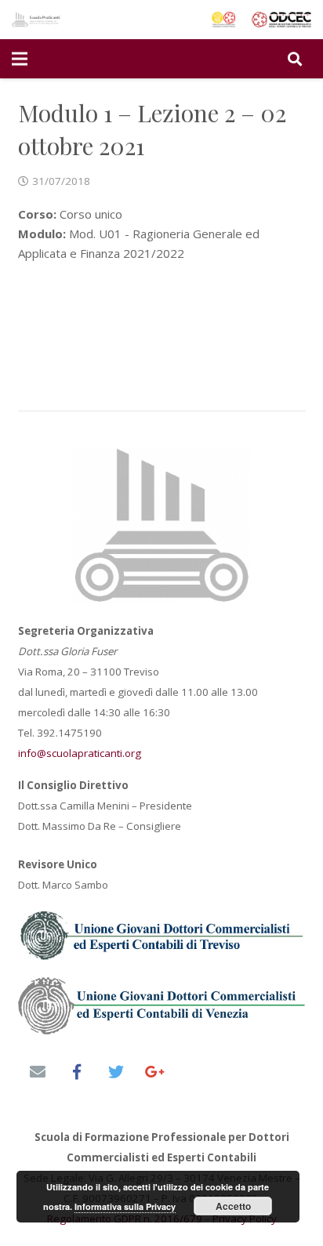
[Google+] (155, 1072)
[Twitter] (116, 1072)
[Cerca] (294, 58)
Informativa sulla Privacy (125, 1206)
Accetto (233, 1206)
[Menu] (19, 58)
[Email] (37, 1072)
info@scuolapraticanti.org (79, 753)
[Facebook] (76, 1072)
